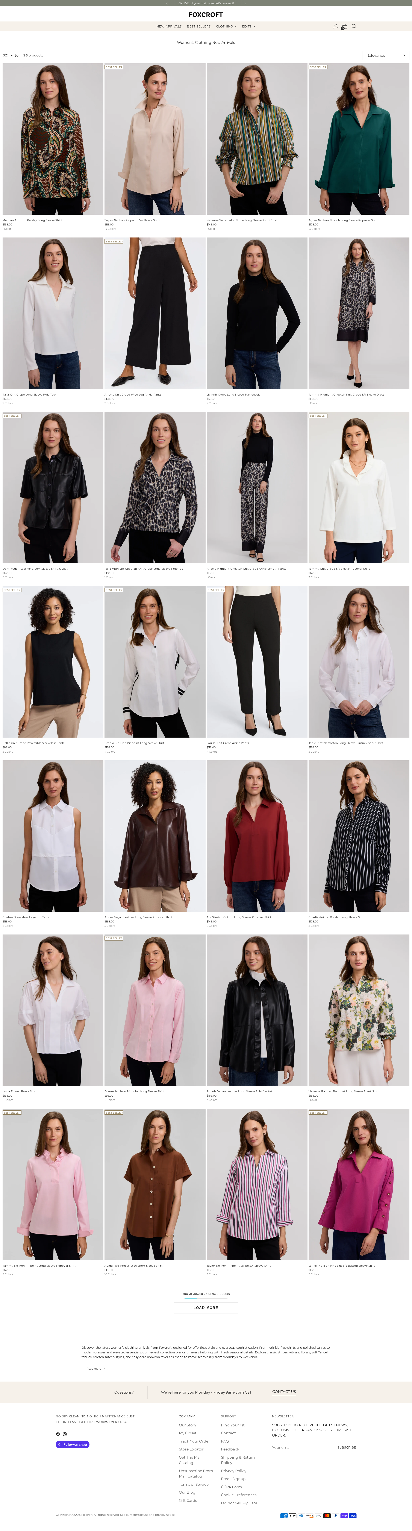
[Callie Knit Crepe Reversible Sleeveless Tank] (53, 661)
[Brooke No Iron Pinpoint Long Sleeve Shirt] (155, 661)
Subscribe (347, 1447)
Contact (228, 1433)
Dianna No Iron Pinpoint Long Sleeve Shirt (134, 1091)
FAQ (225, 1441)
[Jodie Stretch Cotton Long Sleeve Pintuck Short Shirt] (359, 661)
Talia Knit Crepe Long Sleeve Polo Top (29, 394)
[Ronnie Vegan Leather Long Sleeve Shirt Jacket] (257, 1010)
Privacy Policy (233, 1470)
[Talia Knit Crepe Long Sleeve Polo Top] (53, 313)
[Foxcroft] (206, 14)
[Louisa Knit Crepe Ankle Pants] (257, 661)
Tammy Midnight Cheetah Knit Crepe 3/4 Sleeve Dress (347, 394)
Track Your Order (194, 1441)
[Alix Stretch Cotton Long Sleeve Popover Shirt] (257, 836)
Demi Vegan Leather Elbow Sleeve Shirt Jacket (35, 568)
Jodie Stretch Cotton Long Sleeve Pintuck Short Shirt (346, 743)
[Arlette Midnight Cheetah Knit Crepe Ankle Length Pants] (257, 487)
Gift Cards (188, 1500)
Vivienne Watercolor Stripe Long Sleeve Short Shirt (242, 220)
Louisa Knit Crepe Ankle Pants (228, 743)
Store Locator (191, 1449)
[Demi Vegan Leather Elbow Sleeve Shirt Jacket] (53, 487)
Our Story (187, 1425)
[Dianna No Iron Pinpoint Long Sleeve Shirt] (155, 1010)
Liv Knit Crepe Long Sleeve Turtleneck (233, 394)
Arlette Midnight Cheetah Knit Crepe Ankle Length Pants (246, 568)
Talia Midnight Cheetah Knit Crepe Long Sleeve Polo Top (144, 568)
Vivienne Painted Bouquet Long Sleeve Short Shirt (344, 1091)
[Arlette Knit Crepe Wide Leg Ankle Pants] (155, 313)
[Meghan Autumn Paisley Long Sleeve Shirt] (53, 139)
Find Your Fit (233, 1425)
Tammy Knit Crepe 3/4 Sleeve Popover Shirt (339, 568)
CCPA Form (231, 1486)
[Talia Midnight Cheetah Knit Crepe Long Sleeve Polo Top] (155, 487)
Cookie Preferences (238, 1494)
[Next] (245, 4)
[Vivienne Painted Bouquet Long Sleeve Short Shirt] (359, 1010)
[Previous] (167, 4)
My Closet (188, 1433)
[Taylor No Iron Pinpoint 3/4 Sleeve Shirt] (155, 139)
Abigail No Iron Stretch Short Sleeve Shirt (133, 1265)
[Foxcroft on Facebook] (58, 1435)
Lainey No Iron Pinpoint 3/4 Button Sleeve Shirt (342, 1265)
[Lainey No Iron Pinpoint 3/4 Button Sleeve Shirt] (359, 1184)
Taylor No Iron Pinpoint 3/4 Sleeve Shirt (132, 220)
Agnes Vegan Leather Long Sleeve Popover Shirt (138, 917)
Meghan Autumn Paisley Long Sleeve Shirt (32, 220)
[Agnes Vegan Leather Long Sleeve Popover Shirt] (155, 836)
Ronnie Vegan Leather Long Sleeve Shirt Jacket (240, 1091)
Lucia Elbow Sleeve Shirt (20, 1091)
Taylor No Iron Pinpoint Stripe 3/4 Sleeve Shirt (239, 1265)
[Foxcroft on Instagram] (65, 1435)
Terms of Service (194, 1484)
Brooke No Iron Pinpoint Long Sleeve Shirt (134, 743)
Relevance (375, 55)
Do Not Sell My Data (239, 1503)
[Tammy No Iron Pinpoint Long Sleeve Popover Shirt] (53, 1184)
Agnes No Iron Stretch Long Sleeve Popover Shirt (343, 220)
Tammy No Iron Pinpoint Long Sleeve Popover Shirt (39, 1265)
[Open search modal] (354, 26)
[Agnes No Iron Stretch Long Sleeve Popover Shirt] (359, 139)
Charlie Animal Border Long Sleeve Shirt (337, 917)
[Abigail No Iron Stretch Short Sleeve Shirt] (155, 1184)
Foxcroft (86, 1514)
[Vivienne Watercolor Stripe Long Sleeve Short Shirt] (257, 139)
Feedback (230, 1449)
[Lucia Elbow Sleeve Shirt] (53, 1010)
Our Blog (187, 1492)
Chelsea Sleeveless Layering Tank (26, 917)
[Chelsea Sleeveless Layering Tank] (53, 836)
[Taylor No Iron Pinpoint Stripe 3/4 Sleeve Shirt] (257, 1184)
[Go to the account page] (336, 26)
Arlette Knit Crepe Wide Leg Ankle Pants (133, 394)
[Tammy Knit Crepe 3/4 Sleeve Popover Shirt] (359, 487)
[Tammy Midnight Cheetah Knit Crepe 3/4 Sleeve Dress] (359, 313)
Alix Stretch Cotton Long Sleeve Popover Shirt (239, 917)
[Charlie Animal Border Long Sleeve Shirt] (359, 836)
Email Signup (233, 1478)
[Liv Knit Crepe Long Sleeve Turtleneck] (257, 313)
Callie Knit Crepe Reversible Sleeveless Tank (33, 743)
